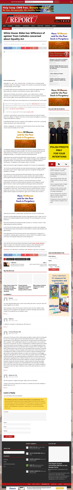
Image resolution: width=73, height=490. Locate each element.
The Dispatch (26, 25)
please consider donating (37, 243)
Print (44, 44)
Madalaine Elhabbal (54, 83)
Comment (6, 411)
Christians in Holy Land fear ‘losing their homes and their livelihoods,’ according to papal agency (58, 189)
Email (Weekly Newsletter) (9, 464)
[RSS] (68, 21)
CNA (24, 83)
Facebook (6, 459)
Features (17, 25)
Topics (33, 25)
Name (5, 422)
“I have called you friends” (56, 73)
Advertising (53, 484)
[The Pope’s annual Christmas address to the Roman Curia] (59, 454)
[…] (64, 479)
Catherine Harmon (54, 469)
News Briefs (6, 28)
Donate (54, 25)
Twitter (5, 461)
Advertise (47, 25)
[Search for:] (62, 17)
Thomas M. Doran (54, 75)
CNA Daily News (16, 44)
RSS (4, 466)
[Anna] (27, 465)
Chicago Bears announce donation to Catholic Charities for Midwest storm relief (59, 200)
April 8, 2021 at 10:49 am (13, 376)
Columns (10, 25)
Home (4, 25)
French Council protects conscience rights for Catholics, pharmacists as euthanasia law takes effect (58, 195)
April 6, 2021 (8, 44)
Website (5, 431)
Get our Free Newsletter (17, 1)
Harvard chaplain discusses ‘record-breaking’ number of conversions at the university (59, 67)
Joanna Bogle (53, 62)
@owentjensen (36, 103)
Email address (52, 256)
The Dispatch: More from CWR (59, 54)
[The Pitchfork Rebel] (27, 454)
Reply (6, 314)
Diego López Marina (54, 70)
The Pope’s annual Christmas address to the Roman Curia (58, 465)
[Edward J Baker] (27, 460)
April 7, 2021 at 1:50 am (13, 299)
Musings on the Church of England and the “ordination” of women (58, 60)
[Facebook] (61, 21)
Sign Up (56, 1)
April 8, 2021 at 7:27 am (13, 333)
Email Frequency (53, 265)
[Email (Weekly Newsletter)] (66, 21)
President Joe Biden (21, 259)
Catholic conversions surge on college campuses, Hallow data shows (58, 80)
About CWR (40, 25)
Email (5, 426)
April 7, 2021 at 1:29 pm (13, 320)
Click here (6, 249)
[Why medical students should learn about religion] (40, 279)
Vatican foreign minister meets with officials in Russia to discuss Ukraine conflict (58, 180)
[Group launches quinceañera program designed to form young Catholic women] (25, 279)
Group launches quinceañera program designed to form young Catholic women (25, 288)
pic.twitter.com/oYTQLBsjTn (17, 108)
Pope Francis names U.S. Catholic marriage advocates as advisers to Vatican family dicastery (10, 288)
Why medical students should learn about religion (39, 287)
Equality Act (10, 259)
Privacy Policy (67, 484)
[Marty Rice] (27, 448)
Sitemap (60, 484)
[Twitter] (63, 21)
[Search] (69, 17)
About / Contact (36, 484)
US (28, 259)
